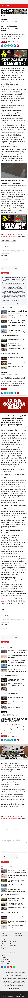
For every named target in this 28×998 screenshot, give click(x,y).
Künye (19, 972)
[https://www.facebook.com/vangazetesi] (2, 967)
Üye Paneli (13, 941)
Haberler (5, 15)
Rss (3, 972)
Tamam (22, 996)
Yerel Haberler (13, 943)
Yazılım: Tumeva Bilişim (13, 988)
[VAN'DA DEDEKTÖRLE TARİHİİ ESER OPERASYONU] (14, 752)
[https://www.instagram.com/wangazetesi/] (8, 967)
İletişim (23, 972)
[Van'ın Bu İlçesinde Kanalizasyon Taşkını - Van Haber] (14, 57)
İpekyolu (8, 89)
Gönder (5, 273)
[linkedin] (15, 45)
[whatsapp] (8, 45)
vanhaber (4, 236)
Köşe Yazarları (4, 945)
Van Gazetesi (12, 236)
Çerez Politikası (10, 975)
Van (5, 71)
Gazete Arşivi (13, 949)
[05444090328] (14, 967)
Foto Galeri (3, 941)
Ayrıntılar (18, 996)
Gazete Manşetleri (5, 959)
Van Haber (10, 15)
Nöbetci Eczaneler (5, 961)
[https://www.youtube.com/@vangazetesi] (11, 967)
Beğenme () (15, 303)
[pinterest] (18, 45)
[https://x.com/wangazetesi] (5, 967)
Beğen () (9, 303)
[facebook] (2, 45)
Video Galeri (4, 943)
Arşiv (11, 947)
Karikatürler (13, 951)
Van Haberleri (17, 234)
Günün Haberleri (14, 945)
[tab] (5, 246)
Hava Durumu (4, 956)
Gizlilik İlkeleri (17, 975)
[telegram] (11, 45)
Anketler (3, 954)
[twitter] (5, 45)
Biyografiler (4, 947)
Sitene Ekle (8, 972)
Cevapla (4, 303)
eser (6, 767)
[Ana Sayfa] (1, 15)
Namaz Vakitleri (5, 963)
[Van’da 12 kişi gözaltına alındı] (14, 404)
